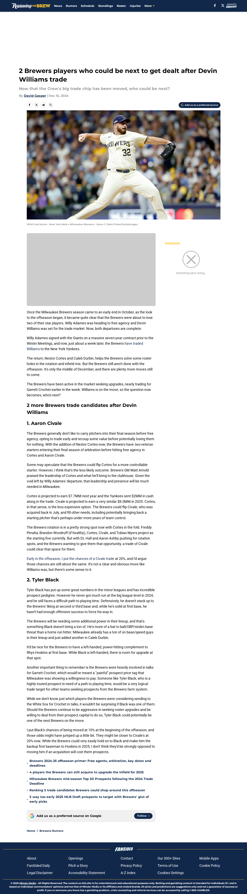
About (31, 858)
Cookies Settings (171, 873)
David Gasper (35, 96)
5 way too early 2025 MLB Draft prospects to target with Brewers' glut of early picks (89, 799)
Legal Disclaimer (40, 873)
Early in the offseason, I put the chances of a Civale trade (70, 559)
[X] (222, 5)
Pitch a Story (78, 865)
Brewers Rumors (51, 831)
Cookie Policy (209, 865)
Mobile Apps (209, 858)
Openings (75, 858)
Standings (105, 6)
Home (31, 831)
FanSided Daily (38, 865)
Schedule (87, 6)
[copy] (50, 105)
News (58, 6)
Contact (127, 858)
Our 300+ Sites (169, 858)
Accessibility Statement (86, 873)
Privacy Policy (131, 865)
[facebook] (215, 5)
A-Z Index (128, 873)
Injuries (135, 6)
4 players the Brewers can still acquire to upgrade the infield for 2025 (86, 772)
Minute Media (27, 883)
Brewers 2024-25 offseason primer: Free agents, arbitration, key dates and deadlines (90, 763)
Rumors (71, 6)
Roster (121, 6)
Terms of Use (168, 865)
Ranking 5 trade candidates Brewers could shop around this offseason (87, 790)
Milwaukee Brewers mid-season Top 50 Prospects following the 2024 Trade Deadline (91, 781)
